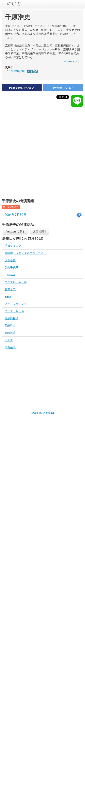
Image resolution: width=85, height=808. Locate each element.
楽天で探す (40, 231)
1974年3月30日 (22, 71)
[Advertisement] (42, 153)
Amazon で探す (15, 231)
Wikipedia (69, 61)
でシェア (21, 87)
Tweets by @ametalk (42, 412)
